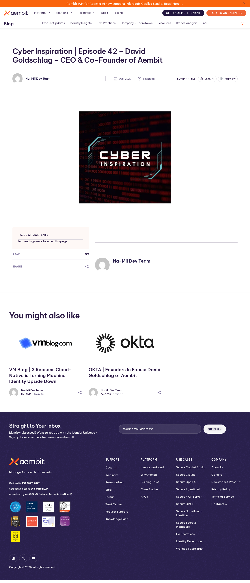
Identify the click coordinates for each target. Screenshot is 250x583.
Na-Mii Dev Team (37, 78)
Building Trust (150, 482)
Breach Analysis (186, 23)
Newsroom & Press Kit (225, 482)
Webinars (111, 475)
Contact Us (219, 504)
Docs (108, 467)
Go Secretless (185, 534)
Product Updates (53, 23)
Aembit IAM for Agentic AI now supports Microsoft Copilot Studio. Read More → (125, 3)
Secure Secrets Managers (186, 524)
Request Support (116, 511)
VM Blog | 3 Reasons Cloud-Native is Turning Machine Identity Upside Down (40, 375)
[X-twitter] (23, 558)
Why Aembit (149, 474)
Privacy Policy (221, 489)
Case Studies (149, 489)
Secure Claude (185, 474)
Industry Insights (81, 23)
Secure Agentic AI (188, 489)
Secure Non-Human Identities (189, 513)
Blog (9, 23)
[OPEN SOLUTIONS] (71, 13)
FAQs (144, 496)
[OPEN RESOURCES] (94, 13)
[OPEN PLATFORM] (49, 13)
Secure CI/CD (185, 504)
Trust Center (113, 504)
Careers (216, 474)
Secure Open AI (186, 482)
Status (109, 497)
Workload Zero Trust (189, 548)
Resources (164, 23)
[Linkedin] (13, 558)
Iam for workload (152, 467)
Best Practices (106, 23)
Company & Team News (136, 23)
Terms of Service (222, 496)
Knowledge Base (116, 519)
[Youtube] (33, 558)
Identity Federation (189, 541)
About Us (217, 467)
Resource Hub (114, 482)
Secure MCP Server (189, 496)
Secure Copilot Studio (190, 467)
